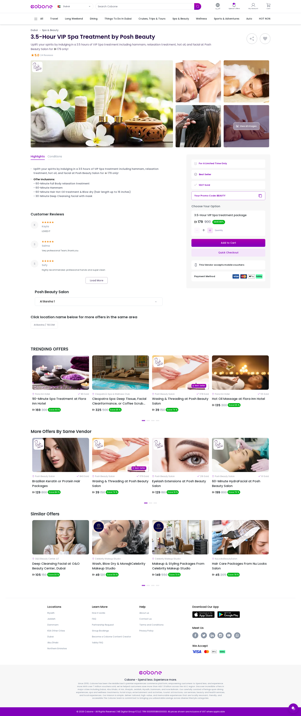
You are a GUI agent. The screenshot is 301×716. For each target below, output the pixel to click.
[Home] (42, 6)
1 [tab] (143, 420)
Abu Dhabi (52, 642)
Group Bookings (100, 630)
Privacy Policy (146, 630)
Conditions (55, 156)
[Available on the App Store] (203, 614)
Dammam (53, 624)
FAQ (94, 618)
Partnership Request (103, 624)
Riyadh (51, 612)
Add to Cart (228, 243)
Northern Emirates (57, 648)
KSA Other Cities (56, 630)
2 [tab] (148, 420)
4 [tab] (157, 420)
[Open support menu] (293, 708)
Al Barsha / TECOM (44, 324)
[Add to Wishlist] (265, 38)
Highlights (38, 156)
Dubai (34, 30)
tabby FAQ (97, 642)
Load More (96, 280)
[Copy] (260, 196)
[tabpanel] (61, 386)
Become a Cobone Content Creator (111, 636)
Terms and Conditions (151, 624)
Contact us (145, 618)
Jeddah (51, 618)
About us (144, 612)
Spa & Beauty (50, 30)
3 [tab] (153, 420)
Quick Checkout (228, 252)
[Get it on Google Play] (228, 614)
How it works (98, 612)
